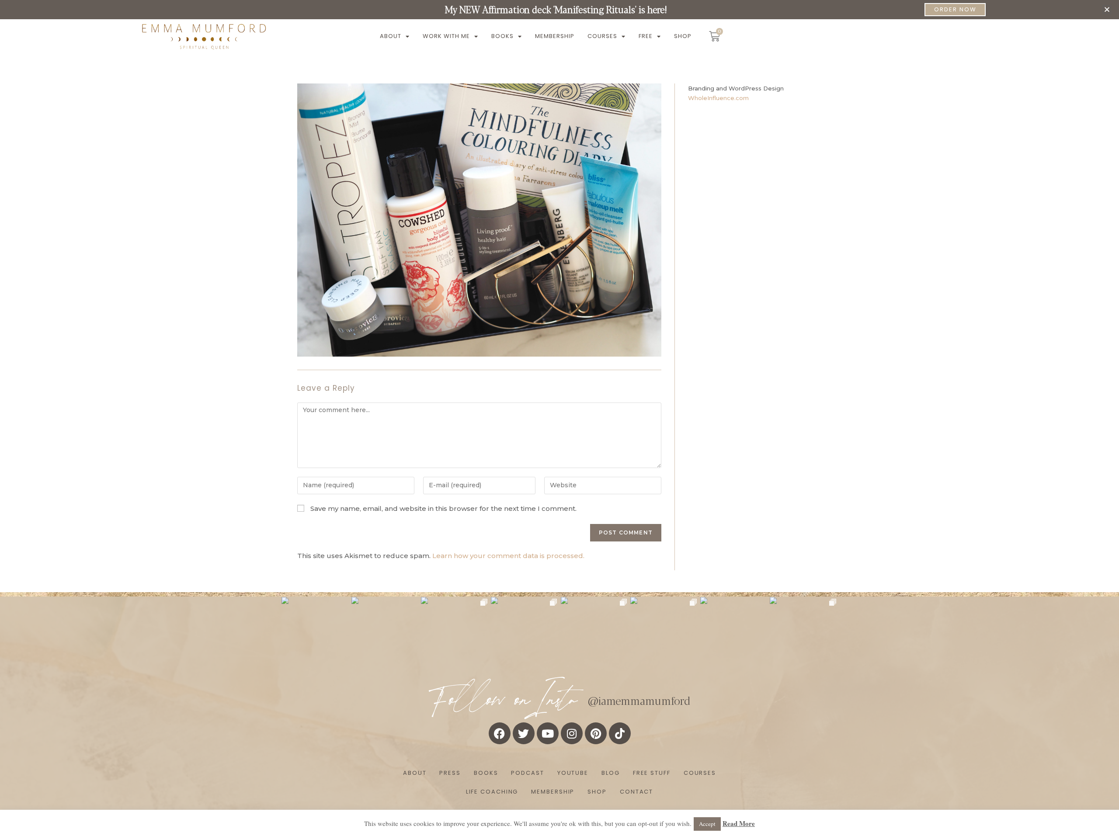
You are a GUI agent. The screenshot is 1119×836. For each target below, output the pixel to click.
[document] (559, 418)
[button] (1107, 9)
